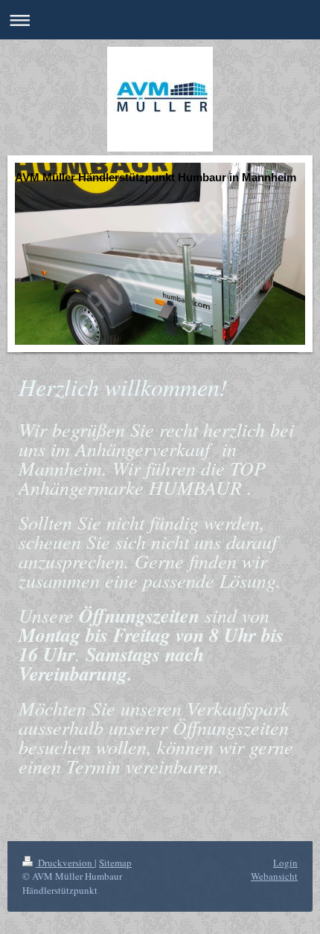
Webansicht (274, 876)
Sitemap (115, 862)
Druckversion (65, 862)
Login (285, 862)
